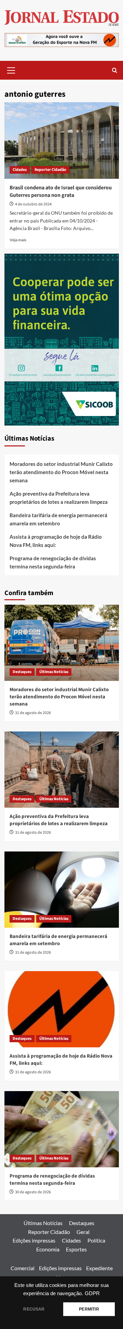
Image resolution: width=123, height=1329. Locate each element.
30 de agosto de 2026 (33, 1192)
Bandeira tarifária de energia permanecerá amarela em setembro (58, 519)
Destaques (22, 672)
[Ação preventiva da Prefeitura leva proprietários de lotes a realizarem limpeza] (61, 769)
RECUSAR (33, 1309)
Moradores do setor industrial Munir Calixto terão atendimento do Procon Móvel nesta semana (61, 472)
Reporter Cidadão (50, 170)
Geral (83, 1232)
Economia (47, 1249)
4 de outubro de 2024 (33, 204)
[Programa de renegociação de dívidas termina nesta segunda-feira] (61, 1129)
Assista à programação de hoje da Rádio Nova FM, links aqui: (56, 541)
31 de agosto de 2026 (33, 713)
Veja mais (18, 239)
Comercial (23, 1268)
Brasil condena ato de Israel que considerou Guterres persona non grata (61, 191)
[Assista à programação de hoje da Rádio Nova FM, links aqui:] (61, 1009)
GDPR (92, 1293)
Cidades (20, 170)
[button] (11, 69)
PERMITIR (89, 1309)
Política (96, 1240)
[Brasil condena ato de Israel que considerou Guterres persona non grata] (61, 140)
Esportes (76, 1249)
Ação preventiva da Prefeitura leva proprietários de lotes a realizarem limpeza (59, 498)
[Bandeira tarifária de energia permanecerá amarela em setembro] (61, 889)
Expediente (99, 1268)
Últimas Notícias (53, 672)
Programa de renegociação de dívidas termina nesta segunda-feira (53, 562)
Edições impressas (34, 1240)
